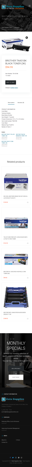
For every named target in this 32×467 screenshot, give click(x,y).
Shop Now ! (16, 377)
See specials (16, 368)
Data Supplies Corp (17, 461)
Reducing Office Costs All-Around (11, 421)
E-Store (18, 440)
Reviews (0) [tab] (21, 102)
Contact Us (4, 442)
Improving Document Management (10, 428)
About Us (4, 440)
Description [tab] (11, 102)
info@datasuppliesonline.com (10, 412)
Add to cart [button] (28, 202)
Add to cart (11, 82)
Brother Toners (14, 87)
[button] (27, 37)
